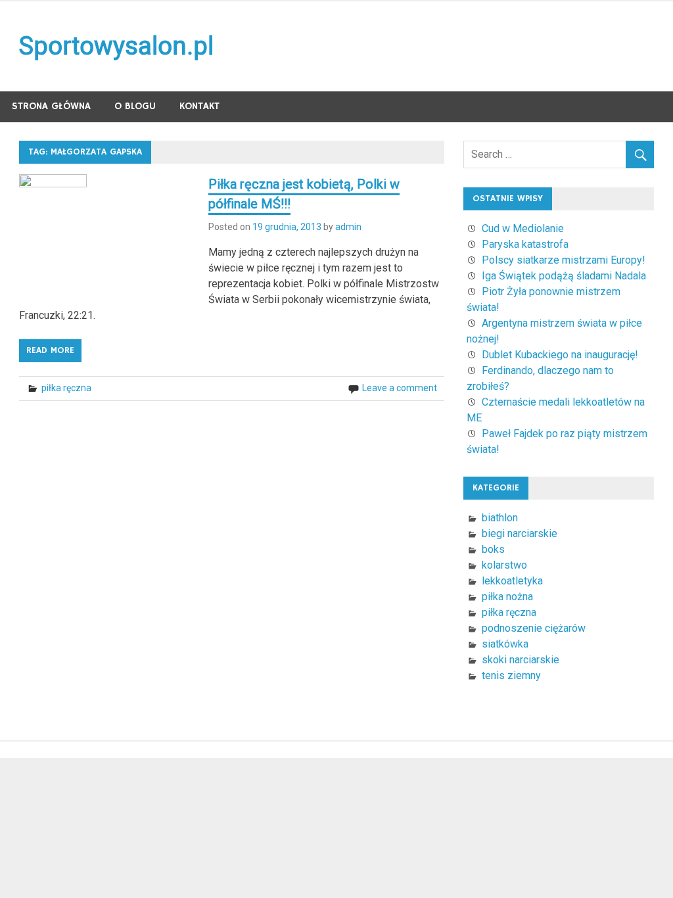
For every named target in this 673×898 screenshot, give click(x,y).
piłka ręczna (66, 388)
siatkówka (505, 644)
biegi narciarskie (519, 533)
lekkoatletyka (512, 581)
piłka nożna (507, 596)
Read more (50, 350)
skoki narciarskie (520, 659)
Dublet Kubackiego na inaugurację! (560, 354)
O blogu (135, 106)
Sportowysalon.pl (116, 46)
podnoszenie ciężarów (534, 628)
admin (348, 227)
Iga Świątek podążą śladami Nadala (564, 276)
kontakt (199, 106)
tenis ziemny (511, 675)
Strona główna (51, 106)
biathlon (500, 517)
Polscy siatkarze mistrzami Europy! (563, 260)
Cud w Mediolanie (523, 228)
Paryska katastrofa (525, 244)
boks (493, 549)
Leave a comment (399, 388)
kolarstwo (504, 565)
